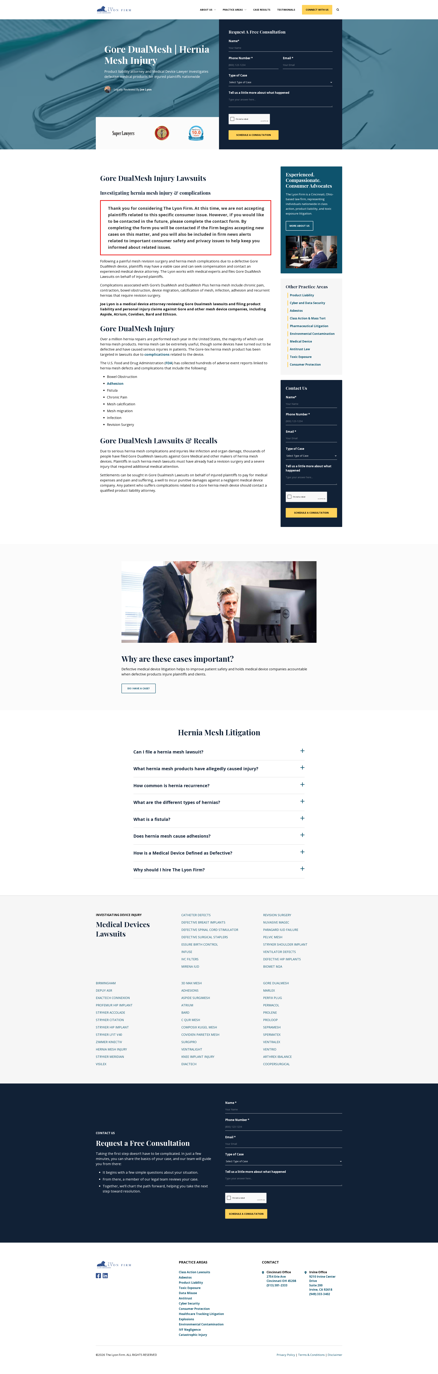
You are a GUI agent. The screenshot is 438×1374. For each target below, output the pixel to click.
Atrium (187, 1005)
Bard (185, 1012)
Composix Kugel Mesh (199, 1027)
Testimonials (286, 9)
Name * (230, 1103)
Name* (234, 41)
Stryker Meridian (110, 1057)
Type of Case (238, 75)
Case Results (261, 9)
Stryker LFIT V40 (109, 1035)
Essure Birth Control (199, 944)
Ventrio (269, 1049)
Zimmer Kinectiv (109, 1042)
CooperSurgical (276, 1064)
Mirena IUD (190, 966)
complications (157, 354)
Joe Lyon (146, 89)
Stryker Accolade (110, 1012)
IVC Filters (189, 959)
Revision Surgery (277, 915)
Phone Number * (241, 58)
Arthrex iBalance (277, 1057)
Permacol (271, 1005)
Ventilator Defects (279, 952)
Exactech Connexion (113, 998)
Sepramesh (272, 1027)
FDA (168, 363)
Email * (288, 58)
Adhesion (115, 383)
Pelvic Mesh (272, 937)
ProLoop (270, 1020)
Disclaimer (335, 1355)
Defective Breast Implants (203, 922)
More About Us (299, 225)
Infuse (186, 952)
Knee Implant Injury (197, 1057)
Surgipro (189, 1042)
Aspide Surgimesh (195, 998)
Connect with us (317, 9)
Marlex (269, 990)
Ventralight (191, 1049)
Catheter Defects (196, 915)
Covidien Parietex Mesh (200, 1035)
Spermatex (271, 1035)
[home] (114, 10)
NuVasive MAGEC (276, 922)
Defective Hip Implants (282, 959)
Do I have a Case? (138, 688)
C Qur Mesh (190, 1020)
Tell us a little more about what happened (259, 93)
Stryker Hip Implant (112, 1027)
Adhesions (189, 990)
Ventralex (271, 1042)
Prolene (270, 1012)
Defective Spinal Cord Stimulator (209, 930)
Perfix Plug (272, 998)
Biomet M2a (272, 966)
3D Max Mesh (191, 983)
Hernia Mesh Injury (111, 1049)
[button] (208, 9)
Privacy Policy (286, 1355)
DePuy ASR (104, 990)
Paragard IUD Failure (280, 930)
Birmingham (106, 983)
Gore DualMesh (276, 983)
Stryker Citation (110, 1020)
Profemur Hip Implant (114, 1005)
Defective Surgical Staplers (204, 937)
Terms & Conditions (311, 1355)
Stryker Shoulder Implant (285, 944)
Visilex (101, 1064)
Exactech (188, 1064)
